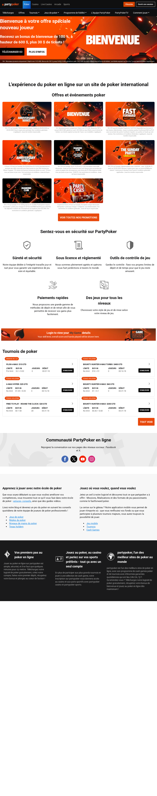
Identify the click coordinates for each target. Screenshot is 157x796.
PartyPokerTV (121, 12)
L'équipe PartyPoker (100, 12)
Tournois (91, 526)
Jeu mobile (92, 523)
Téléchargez (8, 12)
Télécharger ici (12, 51)
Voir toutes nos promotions (78, 217)
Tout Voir (146, 421)
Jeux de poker (16, 516)
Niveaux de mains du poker (23, 523)
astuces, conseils (22, 501)
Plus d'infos (37, 51)
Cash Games (93, 529)
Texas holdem (16, 526)
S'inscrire (68, 370)
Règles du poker (17, 520)
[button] (73, 68)
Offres (22, 12)
